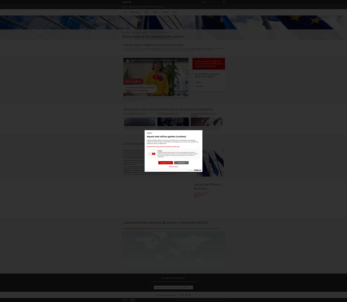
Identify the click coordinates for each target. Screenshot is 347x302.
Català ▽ (149, 133)
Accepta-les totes (165, 162)
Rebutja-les (181, 162)
